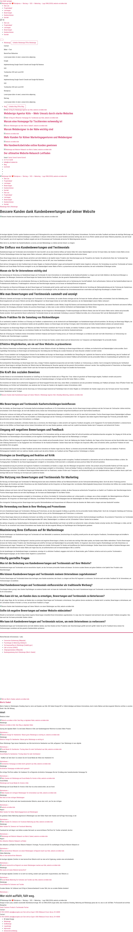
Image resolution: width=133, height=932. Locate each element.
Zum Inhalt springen (6, 1)
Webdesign (14, 207)
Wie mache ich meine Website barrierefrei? (13, 870)
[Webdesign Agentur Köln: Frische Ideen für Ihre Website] (68, 110)
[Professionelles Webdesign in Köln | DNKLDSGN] (33, 3)
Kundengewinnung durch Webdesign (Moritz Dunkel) (19, 652)
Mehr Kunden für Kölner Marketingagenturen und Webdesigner (38, 137)
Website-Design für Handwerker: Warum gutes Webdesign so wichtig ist (22, 739)
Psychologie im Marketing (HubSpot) (15, 643)
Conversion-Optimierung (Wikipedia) (15, 640)
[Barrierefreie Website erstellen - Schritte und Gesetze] (66, 865)
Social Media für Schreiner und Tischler (12, 884)
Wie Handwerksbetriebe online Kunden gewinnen (30, 145)
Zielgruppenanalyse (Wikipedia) (13, 650)
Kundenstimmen (9, 15)
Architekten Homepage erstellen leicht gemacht (15, 768)
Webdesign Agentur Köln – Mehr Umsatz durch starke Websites (38, 113)
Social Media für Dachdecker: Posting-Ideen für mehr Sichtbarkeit (20, 754)
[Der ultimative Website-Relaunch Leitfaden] (68, 149)
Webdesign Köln (5, 207)
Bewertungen (8, 13)
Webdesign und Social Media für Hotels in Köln (14, 783)
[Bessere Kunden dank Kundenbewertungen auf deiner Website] (68, 126)
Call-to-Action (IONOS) (11, 647)
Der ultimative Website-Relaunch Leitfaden (27, 153)
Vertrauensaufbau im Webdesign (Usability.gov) (18, 645)
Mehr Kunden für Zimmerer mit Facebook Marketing (16, 826)
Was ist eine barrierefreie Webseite (11, 855)
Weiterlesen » (4, 732)
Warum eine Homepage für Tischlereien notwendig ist (33, 121)
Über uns (6, 6)
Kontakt (6, 17)
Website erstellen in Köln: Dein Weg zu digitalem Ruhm (16, 725)
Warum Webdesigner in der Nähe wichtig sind (28, 129)
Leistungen (7, 10)
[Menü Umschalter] (1, 40)
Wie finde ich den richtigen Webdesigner (12, 797)
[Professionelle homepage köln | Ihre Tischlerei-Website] (68, 118)
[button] (66, 20)
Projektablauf (8, 8)
